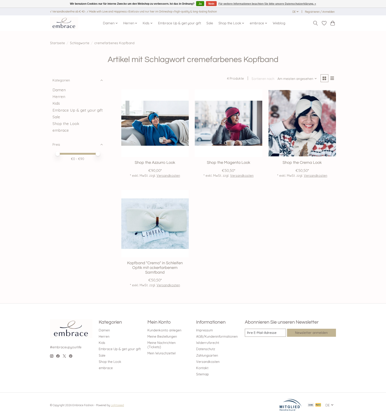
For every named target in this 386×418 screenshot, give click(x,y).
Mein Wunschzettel (161, 353)
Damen (59, 89)
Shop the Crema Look (302, 163)
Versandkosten (168, 175)
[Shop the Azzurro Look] (155, 123)
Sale (209, 23)
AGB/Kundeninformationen (217, 336)
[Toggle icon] (315, 23)
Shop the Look (65, 123)
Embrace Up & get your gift (179, 23)
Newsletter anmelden (311, 333)
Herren (58, 96)
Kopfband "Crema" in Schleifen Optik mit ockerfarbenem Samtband (155, 268)
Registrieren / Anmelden (320, 11)
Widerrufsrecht (207, 343)
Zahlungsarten (207, 355)
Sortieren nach (263, 79)
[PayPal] (318, 405)
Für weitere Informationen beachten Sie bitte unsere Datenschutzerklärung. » (267, 3)
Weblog (279, 23)
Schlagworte (79, 43)
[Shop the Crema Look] (302, 123)
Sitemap (202, 374)
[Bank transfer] (311, 405)
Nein (211, 3)
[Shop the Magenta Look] (228, 123)
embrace (60, 130)
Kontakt (202, 368)
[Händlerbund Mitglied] (290, 409)
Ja (200, 3)
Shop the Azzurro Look (155, 163)
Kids (56, 103)
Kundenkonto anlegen (164, 330)
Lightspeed (117, 405)
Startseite (57, 43)
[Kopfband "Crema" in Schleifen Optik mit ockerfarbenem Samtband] (155, 223)
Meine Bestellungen (162, 336)
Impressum (204, 330)
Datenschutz (205, 349)
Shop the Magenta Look (228, 163)
